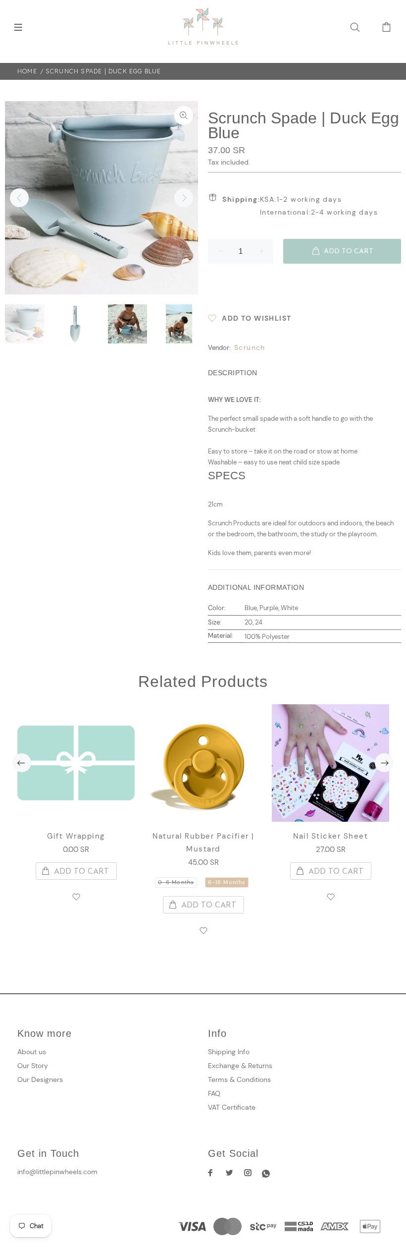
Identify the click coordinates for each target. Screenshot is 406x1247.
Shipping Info (229, 1051)
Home (27, 71)
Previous (19, 197)
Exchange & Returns (240, 1065)
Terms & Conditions (239, 1079)
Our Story (32, 1065)
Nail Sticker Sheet (330, 836)
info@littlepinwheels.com (57, 1171)
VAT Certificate (231, 1107)
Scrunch (249, 347)
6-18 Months (227, 882)
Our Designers (40, 1079)
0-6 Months (176, 882)
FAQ (214, 1093)
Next (183, 197)
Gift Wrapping (76, 836)
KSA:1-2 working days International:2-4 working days (300, 206)
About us (31, 1051)
